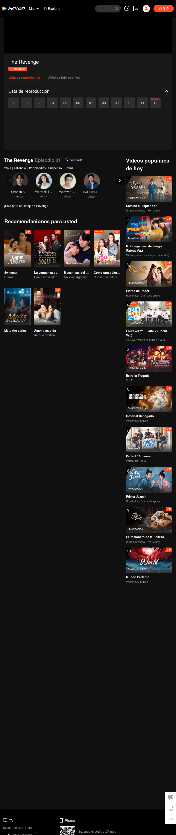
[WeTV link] (14, 8)
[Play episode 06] (78, 102)
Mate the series (15, 330)
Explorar (54, 8)
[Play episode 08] (104, 102)
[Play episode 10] (129, 102)
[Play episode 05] (65, 102)
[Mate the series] (17, 306)
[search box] (116, 8)
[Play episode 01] (13, 102)
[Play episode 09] (116, 102)
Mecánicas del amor (78, 272)
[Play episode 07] (91, 102)
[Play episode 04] (52, 102)
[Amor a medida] (47, 306)
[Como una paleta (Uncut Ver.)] (107, 248)
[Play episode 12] (155, 102)
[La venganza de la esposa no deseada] (47, 248)
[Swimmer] (17, 248)
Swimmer (10, 272)
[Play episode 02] (26, 102)
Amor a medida (45, 330)
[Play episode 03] (39, 102)
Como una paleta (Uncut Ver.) (115, 272)
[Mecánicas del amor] (77, 248)
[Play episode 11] (142, 102)
